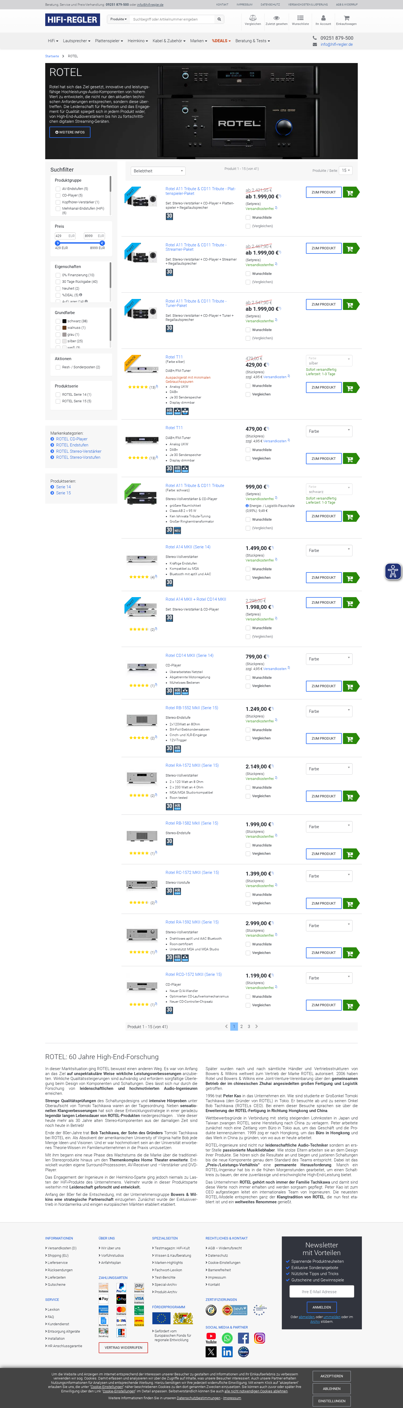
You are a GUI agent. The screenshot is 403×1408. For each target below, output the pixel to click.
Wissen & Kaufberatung (173, 1255)
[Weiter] (256, 1026)
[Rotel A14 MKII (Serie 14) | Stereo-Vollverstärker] (142, 559)
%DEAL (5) (70, 295)
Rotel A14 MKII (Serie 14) (188, 547)
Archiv (315, 1321)
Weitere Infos (71, 132)
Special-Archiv (166, 1284)
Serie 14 (63, 486)
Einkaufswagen (346, 24)
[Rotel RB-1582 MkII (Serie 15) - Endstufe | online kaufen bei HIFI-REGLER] (142, 836)
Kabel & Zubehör (167, 40)
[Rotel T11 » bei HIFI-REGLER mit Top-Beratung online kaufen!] (142, 440)
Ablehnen (331, 1389)
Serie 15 (63, 493)
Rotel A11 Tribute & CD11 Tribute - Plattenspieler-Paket (200, 191)
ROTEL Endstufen (72, 445)
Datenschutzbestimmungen (198, 1398)
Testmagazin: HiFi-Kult (172, 1248)
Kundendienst (58, 1324)
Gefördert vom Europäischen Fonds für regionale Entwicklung (173, 1335)
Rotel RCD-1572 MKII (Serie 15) (194, 974)
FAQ (51, 1317)
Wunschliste (300, 24)
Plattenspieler (107, 40)
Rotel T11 (174, 357)
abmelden (306, 1317)
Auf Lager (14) (73, 302)
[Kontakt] (325, 37)
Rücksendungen (60, 1270)
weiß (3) (73, 348)
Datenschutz (270, 4)
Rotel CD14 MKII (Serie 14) (190, 655)
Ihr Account (323, 24)
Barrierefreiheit (219, 1270)
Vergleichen (253, 24)
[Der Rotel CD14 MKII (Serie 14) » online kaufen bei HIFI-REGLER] (142, 668)
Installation (56, 1338)
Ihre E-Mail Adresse (319, 1291)
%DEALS (219, 40)
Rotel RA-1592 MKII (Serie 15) (192, 922)
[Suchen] (219, 19)
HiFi (51, 40)
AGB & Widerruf (347, 4)
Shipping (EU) (58, 1255)
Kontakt (222, 4)
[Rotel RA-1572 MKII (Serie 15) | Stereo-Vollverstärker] (142, 778)
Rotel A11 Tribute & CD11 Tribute (195, 485)
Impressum (232, 1398)
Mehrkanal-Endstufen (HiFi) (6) (83, 210)
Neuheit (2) (70, 288)
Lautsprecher (75, 40)
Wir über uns (111, 1248)
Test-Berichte (165, 1277)
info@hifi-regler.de (150, 5)
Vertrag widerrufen (123, 1348)
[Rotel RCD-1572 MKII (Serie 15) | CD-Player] (142, 987)
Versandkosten (274, 377)
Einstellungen (331, 1401)
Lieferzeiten (57, 1277)
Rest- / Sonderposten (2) (81, 367)
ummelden (331, 1317)
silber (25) (75, 341)
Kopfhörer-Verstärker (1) (80, 202)
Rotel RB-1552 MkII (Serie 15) (192, 707)
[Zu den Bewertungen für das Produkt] (138, 387)
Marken (197, 40)
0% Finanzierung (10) (78, 275)
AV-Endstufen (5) (75, 189)
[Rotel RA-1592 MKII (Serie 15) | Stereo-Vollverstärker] (142, 934)
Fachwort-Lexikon (168, 1270)
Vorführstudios (112, 1255)
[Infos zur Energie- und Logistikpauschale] (247, 506)
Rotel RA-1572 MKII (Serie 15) (192, 765)
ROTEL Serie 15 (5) (76, 401)
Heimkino (136, 40)
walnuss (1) (76, 328)
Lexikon (53, 1309)
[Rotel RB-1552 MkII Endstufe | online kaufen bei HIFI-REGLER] (142, 720)
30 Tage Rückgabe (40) (80, 282)
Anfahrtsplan (111, 1263)
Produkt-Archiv (166, 1292)
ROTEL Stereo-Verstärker (78, 451)
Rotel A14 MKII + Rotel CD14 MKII (196, 599)
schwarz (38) (77, 321)
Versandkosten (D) (62, 1248)
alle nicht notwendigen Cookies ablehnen (256, 1391)
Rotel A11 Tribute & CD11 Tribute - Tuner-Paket (196, 303)
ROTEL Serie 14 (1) (76, 394)
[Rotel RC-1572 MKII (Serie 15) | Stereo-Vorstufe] (142, 885)
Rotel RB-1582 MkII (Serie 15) (192, 823)
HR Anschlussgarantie (65, 1346)
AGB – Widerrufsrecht (225, 1248)
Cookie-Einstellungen (107, 1387)
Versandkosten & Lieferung (308, 4)
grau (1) (73, 334)
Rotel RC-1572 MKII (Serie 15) (192, 872)
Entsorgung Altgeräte (64, 1331)
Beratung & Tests (250, 40)
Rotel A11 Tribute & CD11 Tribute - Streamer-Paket (196, 247)
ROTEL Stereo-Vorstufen (78, 457)
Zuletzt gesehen (277, 24)
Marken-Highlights (169, 1263)
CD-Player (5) (72, 195)
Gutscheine (57, 1284)
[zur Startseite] (72, 19)
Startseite (52, 56)
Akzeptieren (331, 1376)
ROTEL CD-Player (71, 439)
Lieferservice (58, 1263)
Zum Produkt (324, 192)
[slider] (57, 243)
